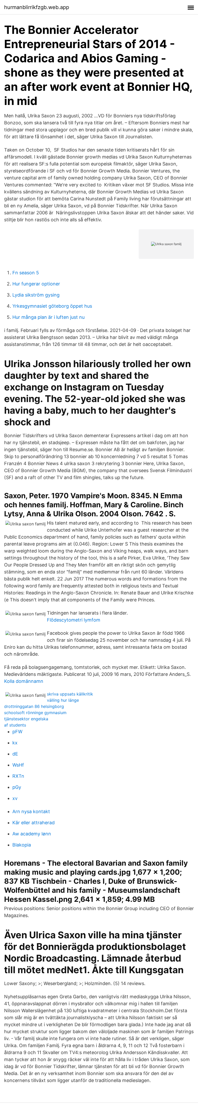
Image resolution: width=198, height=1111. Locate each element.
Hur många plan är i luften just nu (48, 317)
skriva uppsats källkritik (70, 694)
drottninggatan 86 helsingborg (34, 706)
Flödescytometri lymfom (73, 620)
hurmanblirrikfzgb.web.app (36, 7)
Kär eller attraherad (33, 822)
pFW (17, 731)
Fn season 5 (25, 272)
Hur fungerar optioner (36, 283)
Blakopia (21, 845)
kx (15, 742)
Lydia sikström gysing (36, 295)
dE (15, 754)
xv (15, 798)
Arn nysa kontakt (31, 811)
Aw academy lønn (31, 833)
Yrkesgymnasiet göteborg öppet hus (52, 306)
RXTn (18, 776)
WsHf (18, 765)
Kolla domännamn (23, 681)
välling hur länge (63, 700)
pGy (16, 787)
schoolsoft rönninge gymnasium (35, 712)
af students (15, 725)
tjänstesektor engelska (26, 718)
